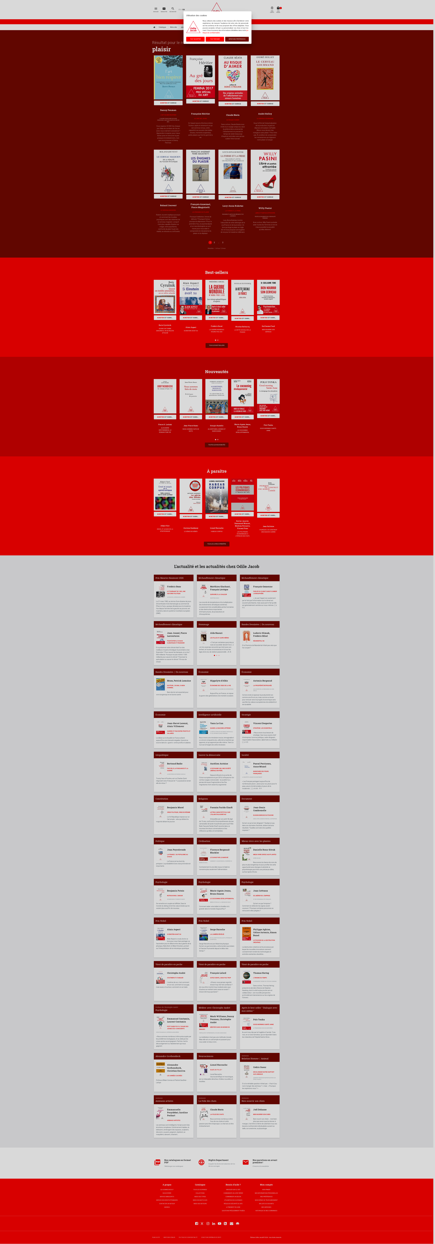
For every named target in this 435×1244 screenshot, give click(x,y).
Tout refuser (215, 39)
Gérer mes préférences (237, 39)
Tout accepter (195, 39)
